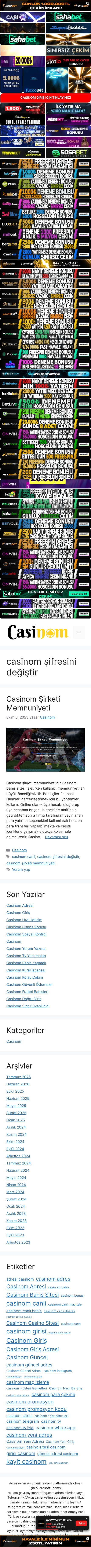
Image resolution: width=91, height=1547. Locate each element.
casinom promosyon (30, 1402)
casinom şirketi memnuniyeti (30, 863)
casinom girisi (26, 1331)
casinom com (71, 1324)
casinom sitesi (19, 1415)
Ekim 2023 (15, 1228)
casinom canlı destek (59, 1311)
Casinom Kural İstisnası (26, 970)
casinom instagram (58, 1371)
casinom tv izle (19, 1427)
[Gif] (45, 264)
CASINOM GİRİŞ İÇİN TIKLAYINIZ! (45, 98)
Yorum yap (21, 869)
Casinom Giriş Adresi (32, 1349)
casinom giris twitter (59, 1332)
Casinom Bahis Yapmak (26, 963)
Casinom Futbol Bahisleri (27, 992)
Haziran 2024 (17, 1170)
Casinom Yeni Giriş (60, 1442)
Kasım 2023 (16, 1221)
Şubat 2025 (16, 1113)
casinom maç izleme (27, 1382)
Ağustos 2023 (18, 1242)
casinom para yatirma (17, 1395)
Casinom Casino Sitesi (32, 1323)
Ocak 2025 (15, 1120)
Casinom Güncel (27, 1357)
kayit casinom (26, 1461)
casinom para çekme (53, 1394)
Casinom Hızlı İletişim (24, 920)
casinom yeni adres (29, 1435)
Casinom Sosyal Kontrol (26, 934)
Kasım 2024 (16, 1134)
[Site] (45, 164)
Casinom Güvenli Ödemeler (29, 984)
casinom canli (23, 856)
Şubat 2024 (16, 1199)
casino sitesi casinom (45, 1447)
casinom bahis (58, 1287)
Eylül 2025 (15, 1091)
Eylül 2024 (15, 1149)
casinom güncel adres (29, 1364)
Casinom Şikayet (15, 1447)
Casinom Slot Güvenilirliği (27, 1006)
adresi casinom (20, 1279)
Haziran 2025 (17, 1098)
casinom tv (51, 1421)
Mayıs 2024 (16, 1177)
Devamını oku (56, 837)
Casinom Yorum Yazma (26, 948)
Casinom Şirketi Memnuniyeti (33, 703)
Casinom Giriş (18, 913)
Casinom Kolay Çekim (24, 977)
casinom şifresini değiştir (58, 856)
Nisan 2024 (16, 1185)
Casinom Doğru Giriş (23, 999)
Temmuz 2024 (18, 1163)
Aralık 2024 (16, 1127)
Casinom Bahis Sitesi (32, 1294)
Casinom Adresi (19, 905)
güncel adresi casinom (57, 1453)
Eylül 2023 (15, 1235)
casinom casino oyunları (19, 1316)
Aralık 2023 (16, 1213)
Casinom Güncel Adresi (23, 1371)
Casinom (19, 850)
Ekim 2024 (15, 1142)
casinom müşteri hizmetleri (26, 1388)
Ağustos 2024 (18, 1156)
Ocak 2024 (15, 1206)
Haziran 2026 (17, 1084)
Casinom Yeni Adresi (25, 1441)
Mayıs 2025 (16, 1106)
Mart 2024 (15, 1192)
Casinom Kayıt (14, 1376)
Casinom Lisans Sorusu (26, 927)
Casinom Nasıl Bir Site (65, 1388)
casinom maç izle (33, 1376)
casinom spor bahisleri (51, 1416)
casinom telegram (22, 1421)
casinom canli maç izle (65, 1304)
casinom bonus (72, 1295)
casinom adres (53, 1279)
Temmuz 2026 (18, 1077)
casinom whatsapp (55, 1427)
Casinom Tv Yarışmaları (26, 956)
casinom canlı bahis (24, 1310)
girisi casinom (20, 1453)
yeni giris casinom (58, 1463)
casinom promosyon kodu (36, 1409)
